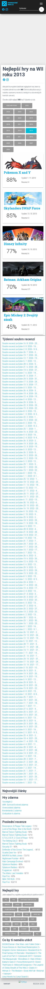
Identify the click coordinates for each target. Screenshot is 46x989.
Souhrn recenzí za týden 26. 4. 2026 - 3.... (20, 390)
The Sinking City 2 (9, 841)
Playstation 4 (10, 909)
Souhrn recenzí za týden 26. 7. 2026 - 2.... (20, 352)
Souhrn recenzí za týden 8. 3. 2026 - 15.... (20, 411)
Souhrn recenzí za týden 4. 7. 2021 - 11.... (20, 706)
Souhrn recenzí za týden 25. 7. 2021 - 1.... (20, 697)
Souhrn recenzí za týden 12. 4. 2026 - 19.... (20, 396)
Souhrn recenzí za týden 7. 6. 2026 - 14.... (20, 373)
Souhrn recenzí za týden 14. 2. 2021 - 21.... (20, 765)
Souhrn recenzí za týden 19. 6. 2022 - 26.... (20, 558)
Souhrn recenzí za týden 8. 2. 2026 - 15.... (20, 423)
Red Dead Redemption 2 (28, 947)
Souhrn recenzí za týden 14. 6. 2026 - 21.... (20, 370)
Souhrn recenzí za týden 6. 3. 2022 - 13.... (20, 603)
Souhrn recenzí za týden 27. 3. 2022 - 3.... (20, 594)
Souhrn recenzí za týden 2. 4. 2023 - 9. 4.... (20, 438)
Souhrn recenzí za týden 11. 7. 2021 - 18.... (20, 703)
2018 (8, 124)
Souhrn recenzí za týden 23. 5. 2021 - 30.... (20, 723)
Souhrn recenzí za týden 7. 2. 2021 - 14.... (20, 768)
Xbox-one (8, 914)
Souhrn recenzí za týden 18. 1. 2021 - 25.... (20, 777)
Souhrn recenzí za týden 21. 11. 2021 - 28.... (21, 647)
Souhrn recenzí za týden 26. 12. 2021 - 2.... (20, 632)
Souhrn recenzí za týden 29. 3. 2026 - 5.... (20, 402)
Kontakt (7, 984)
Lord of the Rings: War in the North (17, 829)
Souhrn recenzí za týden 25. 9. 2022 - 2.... (20, 517)
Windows (28, 904)
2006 (8, 149)
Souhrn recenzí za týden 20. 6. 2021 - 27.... (20, 712)
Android (24, 909)
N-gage (23, 929)
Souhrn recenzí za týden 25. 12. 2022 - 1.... (20, 479)
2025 (27, 105)
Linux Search (22, 976)
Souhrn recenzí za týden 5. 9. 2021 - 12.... (20, 679)
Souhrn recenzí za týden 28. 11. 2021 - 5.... (20, 644)
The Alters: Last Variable (12, 873)
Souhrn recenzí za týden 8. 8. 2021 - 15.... (20, 691)
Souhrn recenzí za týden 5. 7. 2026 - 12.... (20, 361)
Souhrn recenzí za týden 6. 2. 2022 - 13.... (20, 614)
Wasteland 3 (31, 953)
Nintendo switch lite (28, 900)
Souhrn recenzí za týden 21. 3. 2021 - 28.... (20, 750)
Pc (6, 900)
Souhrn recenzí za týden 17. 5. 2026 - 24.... (20, 382)
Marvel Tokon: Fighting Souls (14, 832)
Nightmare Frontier (10, 858)
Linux (17, 904)
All (37, 933)
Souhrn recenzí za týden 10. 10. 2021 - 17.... (21, 665)
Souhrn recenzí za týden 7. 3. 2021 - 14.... (20, 756)
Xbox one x (36, 909)
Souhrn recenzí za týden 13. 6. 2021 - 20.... (20, 715)
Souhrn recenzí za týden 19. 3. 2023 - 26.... (20, 443)
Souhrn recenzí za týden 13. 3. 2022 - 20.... (20, 600)
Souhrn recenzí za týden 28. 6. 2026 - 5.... (20, 364)
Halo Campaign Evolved (12, 861)
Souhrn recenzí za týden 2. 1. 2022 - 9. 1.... (20, 629)
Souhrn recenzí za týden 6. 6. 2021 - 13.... (20, 718)
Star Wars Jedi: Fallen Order (28, 944)
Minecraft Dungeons (23, 965)
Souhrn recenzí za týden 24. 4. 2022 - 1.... (20, 582)
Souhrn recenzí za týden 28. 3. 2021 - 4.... (20, 747)
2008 (19, 143)
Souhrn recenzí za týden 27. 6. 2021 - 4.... (20, 709)
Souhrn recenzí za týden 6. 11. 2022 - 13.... (20, 499)
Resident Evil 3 (34, 950)
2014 (19, 130)
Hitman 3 (6, 971)
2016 (31, 124)
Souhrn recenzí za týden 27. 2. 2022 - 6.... (20, 606)
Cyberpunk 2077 (25, 956)
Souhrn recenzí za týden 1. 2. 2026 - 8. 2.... (20, 426)
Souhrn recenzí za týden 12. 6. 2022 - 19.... (20, 561)
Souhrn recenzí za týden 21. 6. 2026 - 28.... (20, 367)
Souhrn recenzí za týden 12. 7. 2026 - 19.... (20, 358)
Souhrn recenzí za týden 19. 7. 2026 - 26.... (20, 355)
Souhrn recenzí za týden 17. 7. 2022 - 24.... (20, 547)
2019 (31, 118)
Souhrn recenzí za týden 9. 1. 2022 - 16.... (20, 626)
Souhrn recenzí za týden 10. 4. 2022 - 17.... (20, 588)
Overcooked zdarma (11, 807)
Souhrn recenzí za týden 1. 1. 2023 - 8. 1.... (20, 476)
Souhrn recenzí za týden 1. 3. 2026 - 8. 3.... (20, 414)
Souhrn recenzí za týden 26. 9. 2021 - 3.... (20, 670)
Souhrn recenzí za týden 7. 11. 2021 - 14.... (20, 653)
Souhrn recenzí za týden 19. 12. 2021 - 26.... (21, 635)
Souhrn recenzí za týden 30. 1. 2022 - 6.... (20, 617)
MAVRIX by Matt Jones (12, 855)
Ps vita (34, 929)
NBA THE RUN (8, 879)
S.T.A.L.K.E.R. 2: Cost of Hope (15, 838)
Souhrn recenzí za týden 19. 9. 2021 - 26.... (20, 673)
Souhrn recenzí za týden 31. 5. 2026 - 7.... (20, 376)
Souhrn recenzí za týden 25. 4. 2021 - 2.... (20, 735)
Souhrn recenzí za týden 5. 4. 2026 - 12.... (20, 399)
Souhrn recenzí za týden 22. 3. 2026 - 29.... (20, 405)
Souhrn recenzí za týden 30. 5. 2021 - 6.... (20, 721)
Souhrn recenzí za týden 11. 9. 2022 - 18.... (20, 523)
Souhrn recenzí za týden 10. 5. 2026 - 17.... (20, 384)
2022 (31, 112)
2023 (19, 112)
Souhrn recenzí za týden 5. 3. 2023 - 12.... (20, 449)
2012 (8, 137)
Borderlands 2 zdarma (11, 810)
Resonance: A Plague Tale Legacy (17, 826)
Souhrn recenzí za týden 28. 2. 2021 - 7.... (20, 759)
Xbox (16, 924)
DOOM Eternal (8, 944)
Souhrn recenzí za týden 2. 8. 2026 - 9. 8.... (20, 349)
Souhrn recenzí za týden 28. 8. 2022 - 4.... (20, 529)
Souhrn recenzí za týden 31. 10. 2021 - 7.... (20, 656)
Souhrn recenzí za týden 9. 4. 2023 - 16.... (20, 435)
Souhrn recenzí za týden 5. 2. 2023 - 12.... (20, 461)
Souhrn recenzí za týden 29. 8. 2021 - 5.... (20, 682)
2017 (19, 124)
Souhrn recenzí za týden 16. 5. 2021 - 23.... (20, 726)
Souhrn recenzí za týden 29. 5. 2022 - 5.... (20, 567)
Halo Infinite (36, 959)
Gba (14, 929)
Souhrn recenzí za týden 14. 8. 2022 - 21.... (20, 535)
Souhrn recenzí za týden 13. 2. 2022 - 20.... (20, 611)
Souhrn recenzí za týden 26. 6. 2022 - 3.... (20, 555)
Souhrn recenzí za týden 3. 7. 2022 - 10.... (20, 552)
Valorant (7, 974)
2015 (8, 130)
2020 (19, 118)
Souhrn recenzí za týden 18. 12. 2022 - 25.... (21, 482)
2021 (8, 118)
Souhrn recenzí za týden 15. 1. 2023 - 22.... (20, 470)
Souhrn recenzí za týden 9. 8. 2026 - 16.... (20, 346)
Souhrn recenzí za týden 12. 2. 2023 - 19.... (20, 458)
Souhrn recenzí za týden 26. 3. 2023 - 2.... (20, 440)
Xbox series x (26, 933)
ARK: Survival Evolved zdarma (15, 805)
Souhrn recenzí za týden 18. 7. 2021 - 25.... (20, 700)
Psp (32, 919)
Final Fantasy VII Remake (13, 953)
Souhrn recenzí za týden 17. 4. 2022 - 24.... (20, 585)
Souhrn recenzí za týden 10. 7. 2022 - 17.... (20, 550)
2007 (31, 143)
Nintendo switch (19, 919)
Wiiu (33, 924)
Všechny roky (11, 105)
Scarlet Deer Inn (9, 852)
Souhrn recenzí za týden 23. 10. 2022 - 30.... (21, 505)
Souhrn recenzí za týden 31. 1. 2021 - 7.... (20, 771)
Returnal (40, 971)
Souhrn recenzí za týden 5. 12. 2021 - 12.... (20, 641)
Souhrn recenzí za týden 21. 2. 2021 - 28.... (20, 762)
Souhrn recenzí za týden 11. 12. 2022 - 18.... (21, 485)
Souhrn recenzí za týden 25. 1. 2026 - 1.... (20, 429)
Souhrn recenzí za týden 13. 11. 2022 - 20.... (21, 496)
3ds (6, 929)
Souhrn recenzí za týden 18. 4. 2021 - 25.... (20, 738)
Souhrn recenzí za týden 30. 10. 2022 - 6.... (20, 502)
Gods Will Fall (30, 971)
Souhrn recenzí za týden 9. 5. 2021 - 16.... (20, 729)
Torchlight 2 (7, 802)
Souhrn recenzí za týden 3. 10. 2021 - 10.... (20, 667)
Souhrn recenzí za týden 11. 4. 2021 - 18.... (20, 741)
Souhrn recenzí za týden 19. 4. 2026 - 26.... (20, 393)
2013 (31, 130)
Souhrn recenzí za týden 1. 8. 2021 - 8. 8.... (20, 694)
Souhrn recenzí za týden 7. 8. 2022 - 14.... (20, 538)
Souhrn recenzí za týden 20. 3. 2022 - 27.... (20, 597)
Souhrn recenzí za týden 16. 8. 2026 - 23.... (20, 343)
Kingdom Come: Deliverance (14, 950)
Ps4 (13, 900)
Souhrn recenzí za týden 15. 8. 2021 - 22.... (20, 688)
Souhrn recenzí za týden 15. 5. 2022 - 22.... (20, 573)
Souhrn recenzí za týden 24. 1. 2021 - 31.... (20, 774)
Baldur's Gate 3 (9, 962)
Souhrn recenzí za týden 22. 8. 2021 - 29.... (20, 685)
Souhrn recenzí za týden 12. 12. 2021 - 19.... (21, 638)
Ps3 (6, 919)
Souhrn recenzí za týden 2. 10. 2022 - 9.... (20, 514)
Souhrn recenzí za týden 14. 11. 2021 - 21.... (21, 650)
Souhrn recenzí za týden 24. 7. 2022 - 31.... (20, 544)
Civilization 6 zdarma (11, 813)
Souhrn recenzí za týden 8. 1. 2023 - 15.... (20, 473)
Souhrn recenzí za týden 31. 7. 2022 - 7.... (20, 541)
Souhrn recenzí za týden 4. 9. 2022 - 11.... (20, 526)
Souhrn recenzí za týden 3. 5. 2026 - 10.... (20, 387)
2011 (19, 137)
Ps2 (26, 914)
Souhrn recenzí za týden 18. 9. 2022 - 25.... (20, 520)
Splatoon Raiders (9, 864)
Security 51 (7, 847)
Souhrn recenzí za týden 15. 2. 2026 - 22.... (20, 420)
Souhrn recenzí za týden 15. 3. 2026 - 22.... (20, 408)
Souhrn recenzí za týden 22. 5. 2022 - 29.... (20, 570)
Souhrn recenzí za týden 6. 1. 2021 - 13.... (20, 782)
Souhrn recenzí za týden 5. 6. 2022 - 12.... (20, 564)
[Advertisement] (23, 39)
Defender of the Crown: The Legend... (18, 849)
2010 (31, 137)
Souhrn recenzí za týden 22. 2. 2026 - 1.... (20, 417)
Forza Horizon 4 (9, 947)
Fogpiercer (7, 870)
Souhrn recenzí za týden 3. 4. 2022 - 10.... (20, 591)
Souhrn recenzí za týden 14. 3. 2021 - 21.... (20, 753)
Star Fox (6, 876)
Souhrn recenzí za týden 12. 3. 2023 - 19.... (20, 446)
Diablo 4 (33, 968)
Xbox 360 (37, 914)
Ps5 (18, 914)
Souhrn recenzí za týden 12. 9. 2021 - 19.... (20, 676)
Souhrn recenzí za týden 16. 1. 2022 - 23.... (20, 623)
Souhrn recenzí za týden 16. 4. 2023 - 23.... (20, 432)
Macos (7, 904)
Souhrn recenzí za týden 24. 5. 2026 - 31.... (20, 379)
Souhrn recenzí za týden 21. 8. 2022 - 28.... (20, 532)
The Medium (17, 971)
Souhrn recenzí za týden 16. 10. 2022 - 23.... (21, 508)
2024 (8, 112)
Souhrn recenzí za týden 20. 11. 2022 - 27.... (21, 494)
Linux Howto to (8, 976)
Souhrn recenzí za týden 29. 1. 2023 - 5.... (20, 464)
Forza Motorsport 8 (25, 962)
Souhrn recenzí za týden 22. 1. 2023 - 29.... (20, 467)
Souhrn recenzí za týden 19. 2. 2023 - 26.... (20, 455)
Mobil (7, 924)
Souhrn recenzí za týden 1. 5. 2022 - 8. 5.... (20, 579)
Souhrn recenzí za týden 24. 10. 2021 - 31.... (21, 659)
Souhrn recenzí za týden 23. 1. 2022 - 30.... (20, 620)
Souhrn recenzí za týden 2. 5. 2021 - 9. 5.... (20, 732)
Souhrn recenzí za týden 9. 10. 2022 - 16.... (20, 511)
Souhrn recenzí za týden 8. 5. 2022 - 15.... (20, 576)
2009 (8, 143)
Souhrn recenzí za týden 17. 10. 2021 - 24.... (21, 662)
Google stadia (10, 933)
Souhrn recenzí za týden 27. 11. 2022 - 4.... (20, 491)
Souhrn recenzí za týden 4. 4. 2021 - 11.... (20, 744)
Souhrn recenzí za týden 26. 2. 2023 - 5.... (20, 452)
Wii (25, 924)
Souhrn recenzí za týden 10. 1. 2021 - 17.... (20, 779)
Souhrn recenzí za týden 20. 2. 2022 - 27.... (20, 609)
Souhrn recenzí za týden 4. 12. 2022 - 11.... (20, 488)
